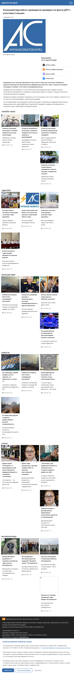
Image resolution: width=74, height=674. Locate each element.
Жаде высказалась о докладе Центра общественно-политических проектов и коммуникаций (49, 513)
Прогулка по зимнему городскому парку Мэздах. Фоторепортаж (48, 597)
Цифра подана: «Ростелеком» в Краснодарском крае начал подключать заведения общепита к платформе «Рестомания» (10, 470)
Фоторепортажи (8, 537)
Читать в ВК (50, 78)
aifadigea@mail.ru (24, 637)
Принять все (8, 670)
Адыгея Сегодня (9, 3)
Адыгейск (6, 190)
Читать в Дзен (50, 65)
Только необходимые (23, 670)
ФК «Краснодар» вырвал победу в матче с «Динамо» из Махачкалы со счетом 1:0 (10, 377)
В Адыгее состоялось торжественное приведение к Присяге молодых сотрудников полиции (48, 169)
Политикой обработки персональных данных (56, 648)
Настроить (38, 670)
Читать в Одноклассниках (54, 69)
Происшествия (46, 58)
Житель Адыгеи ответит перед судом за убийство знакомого (49, 297)
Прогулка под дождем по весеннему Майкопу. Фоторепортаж (49, 559)
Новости (5, 353)
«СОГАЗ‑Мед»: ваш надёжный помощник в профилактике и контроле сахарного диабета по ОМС (49, 468)
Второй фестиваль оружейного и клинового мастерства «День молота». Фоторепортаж (9, 561)
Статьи (4, 443)
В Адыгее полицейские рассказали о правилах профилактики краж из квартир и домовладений (30, 133)
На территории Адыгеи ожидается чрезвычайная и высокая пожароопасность (10, 420)
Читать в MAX (50, 74)
